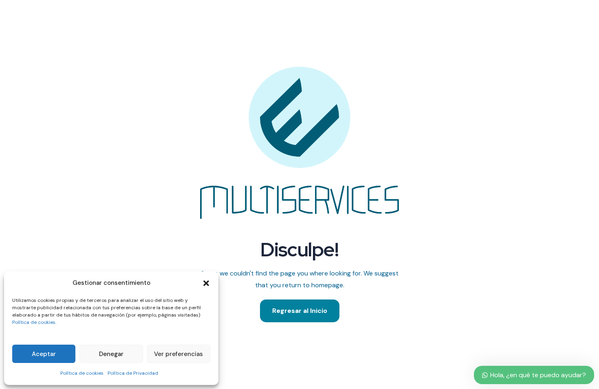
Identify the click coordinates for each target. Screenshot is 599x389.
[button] (206, 283)
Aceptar (44, 354)
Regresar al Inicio (299, 310)
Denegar (111, 354)
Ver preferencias (178, 354)
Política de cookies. (34, 322)
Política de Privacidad (133, 373)
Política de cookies (82, 373)
